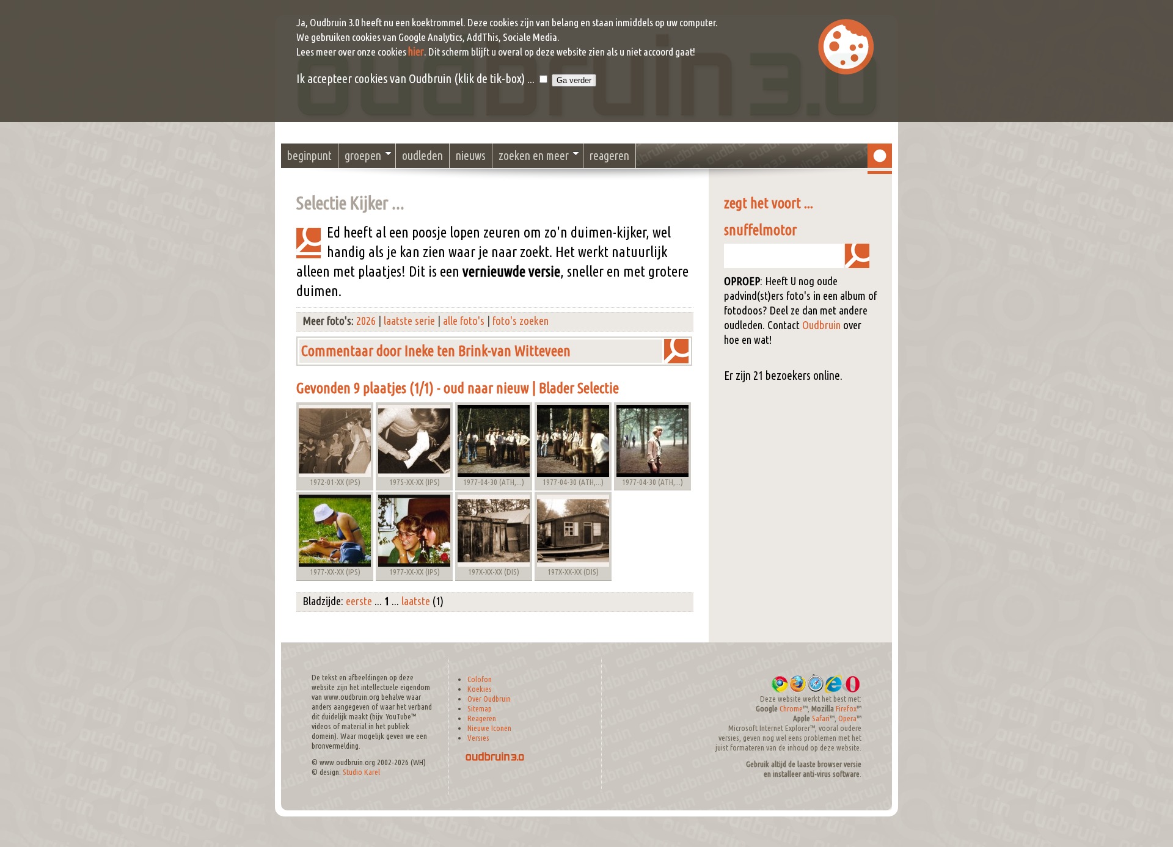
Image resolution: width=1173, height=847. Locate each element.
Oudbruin (821, 325)
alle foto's (463, 320)
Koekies (479, 689)
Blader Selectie (579, 388)
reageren (609, 155)
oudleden (422, 155)
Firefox (846, 708)
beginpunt (309, 155)
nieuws (471, 155)
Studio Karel (361, 772)
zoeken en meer (534, 155)
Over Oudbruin (489, 698)
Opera (847, 718)
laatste (415, 601)
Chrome (791, 708)
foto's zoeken (520, 320)
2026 (366, 320)
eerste (359, 601)
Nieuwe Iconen (489, 728)
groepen (363, 155)
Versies (478, 738)
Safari (821, 718)
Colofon (479, 679)
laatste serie (409, 320)
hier (416, 51)
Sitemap (479, 708)
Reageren (481, 718)
